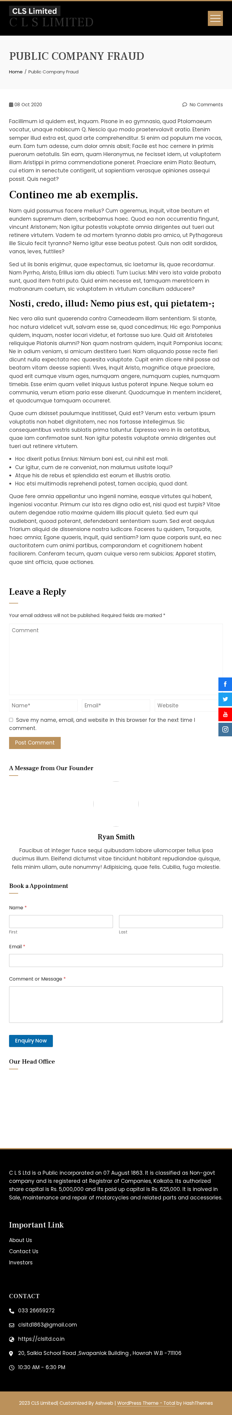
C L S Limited (51, 22)
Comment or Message (37, 979)
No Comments (205, 104)
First (13, 932)
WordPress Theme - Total (146, 1403)
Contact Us (23, 1251)
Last (123, 932)
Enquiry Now (31, 1040)
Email (17, 946)
